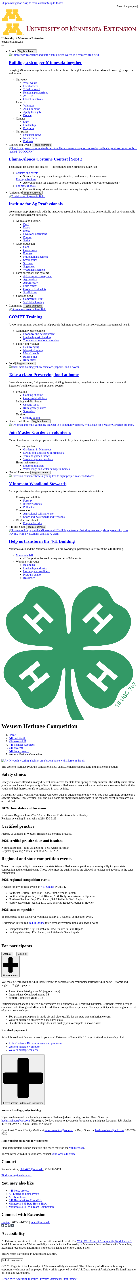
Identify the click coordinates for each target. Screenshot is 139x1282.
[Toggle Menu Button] (2, 45)
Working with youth (27, 561)
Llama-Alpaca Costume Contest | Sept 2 (45, 159)
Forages (27, 253)
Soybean (28, 263)
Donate (27, 115)
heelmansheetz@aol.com (15, 1120)
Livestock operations (35, 233)
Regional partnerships (35, 92)
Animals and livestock (28, 220)
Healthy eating (31, 417)
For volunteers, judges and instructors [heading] (23, 1103)
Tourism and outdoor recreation (41, 340)
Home (12, 734)
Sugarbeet (29, 266)
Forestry (28, 500)
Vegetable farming (33, 302)
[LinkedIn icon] (12, 1225)
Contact (20, 118)
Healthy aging (31, 346)
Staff (26, 121)
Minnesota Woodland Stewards (37, 483)
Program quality (32, 574)
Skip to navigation (12, 3)
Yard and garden (25, 446)
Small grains (30, 259)
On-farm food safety (34, 289)
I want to (21, 102)
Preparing (21, 391)
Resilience (29, 577)
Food (12, 363)
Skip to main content (35, 3)
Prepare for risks (32, 523)
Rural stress (29, 359)
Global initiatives (33, 99)
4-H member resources (22, 744)
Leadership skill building (37, 337)
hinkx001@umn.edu (31, 1169)
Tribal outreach (31, 89)
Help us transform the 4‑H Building (42, 541)
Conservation (23, 510)
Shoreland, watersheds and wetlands (44, 516)
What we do (30, 82)
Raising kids (30, 356)
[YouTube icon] (6, 1225)
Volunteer (28, 105)
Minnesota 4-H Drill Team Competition (31, 1206)
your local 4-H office (63, 1153)
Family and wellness (27, 343)
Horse (26, 230)
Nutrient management (35, 256)
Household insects (33, 465)
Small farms (30, 292)
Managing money (33, 350)
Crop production (25, 243)
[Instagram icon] (9, 1225)
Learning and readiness (36, 571)
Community (16, 305)
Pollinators (29, 507)
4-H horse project (19, 751)
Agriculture (15, 192)
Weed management (34, 269)
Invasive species (32, 503)
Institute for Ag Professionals (36, 203)
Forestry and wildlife (28, 497)
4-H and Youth (17, 526)
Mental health (31, 353)
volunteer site (76, 1147)
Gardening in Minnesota (37, 449)
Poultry (27, 237)
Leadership (29, 125)
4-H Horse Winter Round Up (25, 1200)
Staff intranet (70, 1278)
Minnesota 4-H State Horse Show (28, 1203)
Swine (26, 240)
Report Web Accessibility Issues (19, 1278)
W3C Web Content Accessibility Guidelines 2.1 (104, 1241)
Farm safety (30, 285)
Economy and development (38, 333)
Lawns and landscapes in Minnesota (43, 452)
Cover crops (30, 250)
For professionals (25, 185)
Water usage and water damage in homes (46, 468)
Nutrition (21, 414)
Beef (26, 224)
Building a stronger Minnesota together (45, 62)
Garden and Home (20, 421)
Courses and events (27, 172)
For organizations (26, 179)
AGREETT (30, 95)
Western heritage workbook (24, 1046)
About (13, 51)
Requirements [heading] (10, 975)
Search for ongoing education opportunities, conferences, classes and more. (66, 176)
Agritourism (30, 279)
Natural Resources (19, 472)
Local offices (30, 86)
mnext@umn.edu (40, 1222)
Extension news (32, 134)
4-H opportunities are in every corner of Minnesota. (52, 558)
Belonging (29, 564)
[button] (54, 54)
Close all (22, 954)
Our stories (22, 131)
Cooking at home (33, 394)
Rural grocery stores (34, 407)
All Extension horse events (24, 1193)
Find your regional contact (16, 1175)
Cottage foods (31, 404)
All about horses (18, 1197)
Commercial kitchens (35, 398)
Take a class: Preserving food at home (44, 374)
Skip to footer (55, 3)
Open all (7, 954)
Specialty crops (24, 295)
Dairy (26, 227)
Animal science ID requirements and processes (35, 1043)
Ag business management (37, 276)
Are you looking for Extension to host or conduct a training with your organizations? (71, 182)
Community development (30, 330)
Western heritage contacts (23, 1049)
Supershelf (29, 411)
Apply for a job (32, 112)
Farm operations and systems (32, 272)
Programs (28, 128)
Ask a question (31, 108)
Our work (21, 79)
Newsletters (30, 138)
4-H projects (16, 747)
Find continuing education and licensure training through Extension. (62, 189)
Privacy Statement (50, 1278)
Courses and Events (20, 144)
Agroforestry (30, 282)
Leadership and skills (35, 568)
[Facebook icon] (3, 1225)
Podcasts (28, 141)
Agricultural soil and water (38, 513)
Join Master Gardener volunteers (40, 432)
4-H (47, 886)
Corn (26, 246)
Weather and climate (27, 520)
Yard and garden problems (38, 459)
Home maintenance (27, 462)
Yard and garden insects (36, 455)
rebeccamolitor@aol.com (59, 1130)
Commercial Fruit (33, 298)
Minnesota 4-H (24, 555)
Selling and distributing (29, 401)
